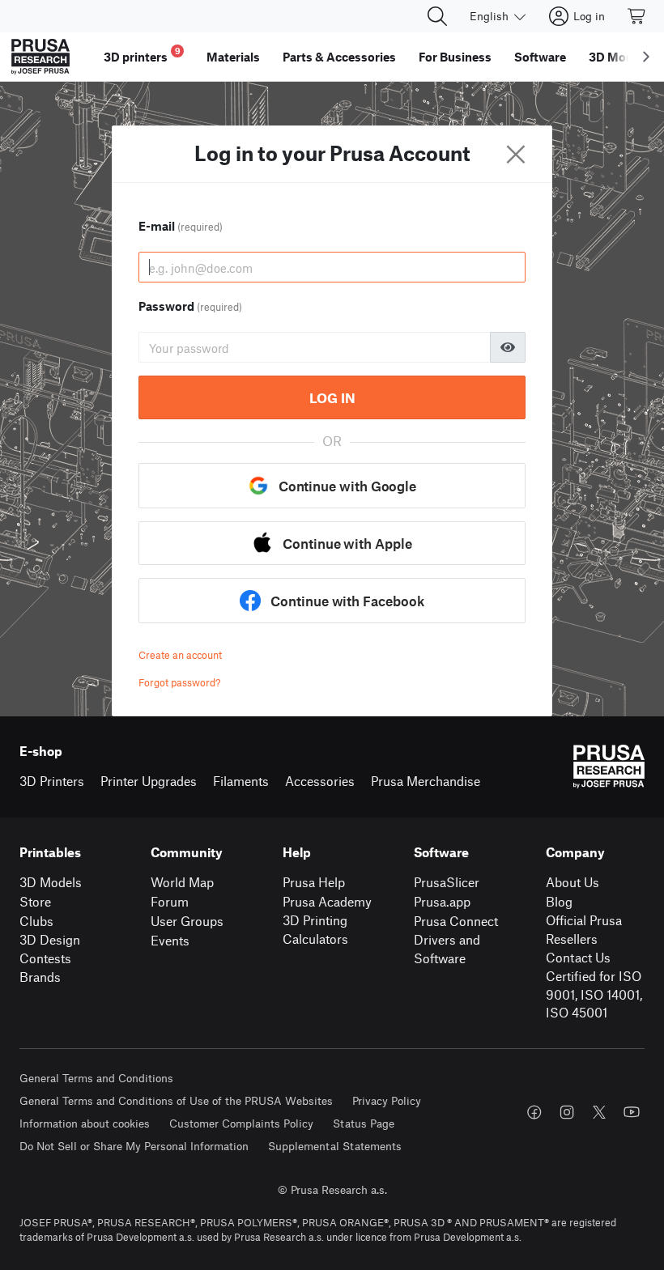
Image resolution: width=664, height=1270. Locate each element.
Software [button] (540, 56)
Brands (40, 976)
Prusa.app (442, 901)
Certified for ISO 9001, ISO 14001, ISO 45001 (594, 994)
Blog (559, 901)
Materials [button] (233, 56)
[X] (599, 1112)
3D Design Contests (49, 949)
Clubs (36, 920)
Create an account (180, 654)
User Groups (187, 920)
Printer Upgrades (148, 780)
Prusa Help (314, 882)
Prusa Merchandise (425, 780)
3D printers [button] (142, 54)
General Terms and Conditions (96, 1078)
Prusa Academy (327, 901)
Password (190, 306)
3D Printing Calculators (315, 929)
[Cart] (637, 16)
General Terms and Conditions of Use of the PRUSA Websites (176, 1100)
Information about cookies (84, 1123)
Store (35, 901)
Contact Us (578, 957)
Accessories (320, 780)
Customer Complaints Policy (241, 1123)
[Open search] (437, 16)
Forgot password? (179, 682)
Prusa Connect (456, 920)
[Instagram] (567, 1112)
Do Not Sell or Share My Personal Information (134, 1146)
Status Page (363, 1123)
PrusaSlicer (446, 882)
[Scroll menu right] (646, 56)
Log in (332, 397)
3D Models (50, 882)
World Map (182, 882)
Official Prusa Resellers (584, 929)
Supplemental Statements (335, 1146)
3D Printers (51, 780)
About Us (572, 882)
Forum (170, 901)
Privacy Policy (386, 1100)
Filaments (241, 780)
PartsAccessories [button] (339, 56)
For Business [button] (455, 56)
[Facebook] (534, 1112)
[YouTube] (632, 1112)
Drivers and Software (447, 949)
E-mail (180, 226)
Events (170, 940)
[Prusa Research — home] (40, 57)
